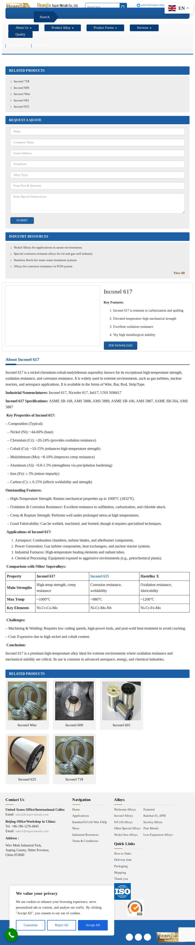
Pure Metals (151, 828)
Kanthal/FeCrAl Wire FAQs (89, 822)
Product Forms (104, 28)
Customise (31, 925)
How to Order (122, 853)
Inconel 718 (21, 81)
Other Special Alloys (127, 828)
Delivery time (123, 859)
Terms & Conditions (85, 841)
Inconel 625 (21, 106)
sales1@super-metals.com (32, 831)
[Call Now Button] (11, 934)
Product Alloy (61, 28)
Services (143, 28)
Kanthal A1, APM (154, 815)
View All (179, 273)
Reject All (61, 925)
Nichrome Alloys (125, 809)
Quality (20, 34)
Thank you (121, 878)
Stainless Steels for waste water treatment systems (45, 260)
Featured (149, 809)
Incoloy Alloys (152, 822)
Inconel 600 (21, 88)
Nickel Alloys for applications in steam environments (48, 247)
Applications (80, 815)
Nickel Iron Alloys (126, 834)
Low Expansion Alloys (158, 834)
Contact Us (18, 45)
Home (40, 45)
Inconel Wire (22, 94)
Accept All (93, 925)
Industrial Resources (85, 834)
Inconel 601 (21, 100)
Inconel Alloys (123, 815)
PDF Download (120, 345)
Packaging (121, 866)
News (75, 828)
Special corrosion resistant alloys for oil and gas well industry (53, 253)
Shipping (120, 872)
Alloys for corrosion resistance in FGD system (43, 266)
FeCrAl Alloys (123, 822)
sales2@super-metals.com (157, 5)
